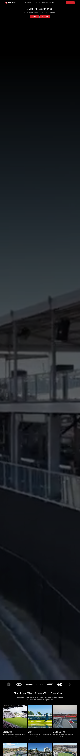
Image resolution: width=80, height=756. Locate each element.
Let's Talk (70, 2)
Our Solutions (28, 2)
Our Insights (45, 2)
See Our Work (45, 16)
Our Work (38, 2)
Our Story (51, 2)
